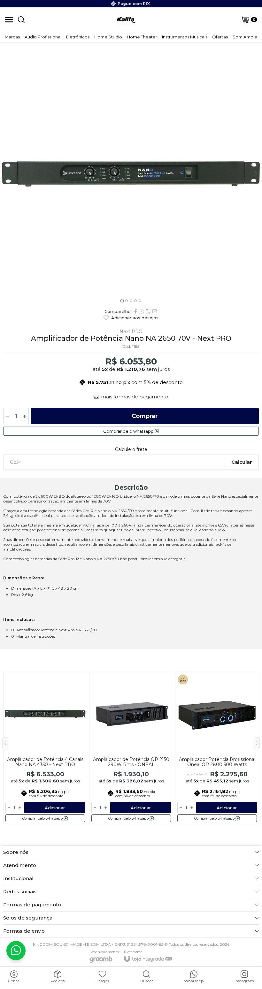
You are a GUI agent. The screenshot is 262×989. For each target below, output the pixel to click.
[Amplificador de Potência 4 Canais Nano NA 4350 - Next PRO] (45, 748)
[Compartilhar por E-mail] (154, 311)
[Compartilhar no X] (148, 311)
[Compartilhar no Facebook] (135, 311)
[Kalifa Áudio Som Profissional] (125, 19)
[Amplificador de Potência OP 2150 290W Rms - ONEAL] (131, 748)
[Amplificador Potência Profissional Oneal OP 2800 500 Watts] (217, 748)
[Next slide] (254, 173)
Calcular (241, 462)
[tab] (122, 300)
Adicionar (55, 807)
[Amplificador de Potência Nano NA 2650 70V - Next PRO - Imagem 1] (131, 173)
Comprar (145, 416)
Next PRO (131, 331)
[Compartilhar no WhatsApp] (142, 311)
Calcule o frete (131, 449)
